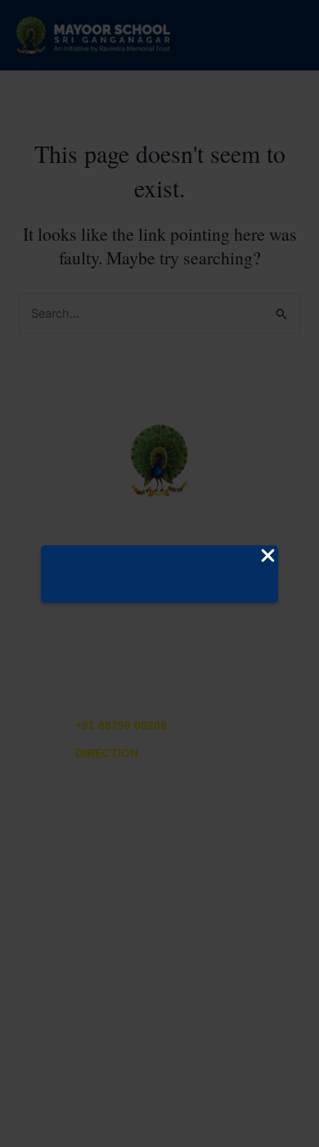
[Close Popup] (268, 556)
